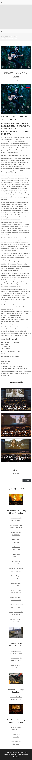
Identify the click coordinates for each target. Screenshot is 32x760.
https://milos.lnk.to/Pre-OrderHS (17, 155)
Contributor (20, 80)
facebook (16, 473)
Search (27, 480)
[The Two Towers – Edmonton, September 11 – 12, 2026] (16, 450)
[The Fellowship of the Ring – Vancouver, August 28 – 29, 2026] (16, 425)
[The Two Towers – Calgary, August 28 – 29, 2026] (16, 399)
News (15, 36)
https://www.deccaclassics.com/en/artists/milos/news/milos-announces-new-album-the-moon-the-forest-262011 (16, 373)
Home (10, 36)
